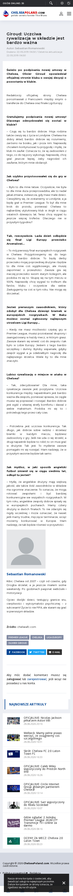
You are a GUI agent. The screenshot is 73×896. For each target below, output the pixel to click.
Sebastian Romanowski (26, 574)
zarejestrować (37, 679)
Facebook (18, 652)
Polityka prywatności (15, 873)
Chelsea (37, 637)
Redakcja (35, 873)
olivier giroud (17, 643)
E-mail (56, 652)
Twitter (38, 652)
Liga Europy (54, 637)
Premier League (18, 637)
